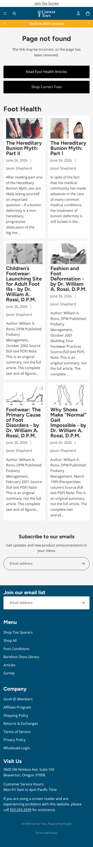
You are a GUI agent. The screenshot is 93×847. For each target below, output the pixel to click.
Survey (8, 673)
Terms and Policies (46, 833)
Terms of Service (16, 731)
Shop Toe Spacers (18, 632)
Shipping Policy (15, 715)
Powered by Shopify (60, 824)
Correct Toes (39, 824)
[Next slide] (88, 23)
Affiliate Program (17, 707)
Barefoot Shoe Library (21, 656)
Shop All (10, 640)
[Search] (14, 13)
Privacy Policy (14, 739)
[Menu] (5, 13)
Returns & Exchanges (20, 723)
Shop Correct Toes (46, 86)
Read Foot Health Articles (46, 71)
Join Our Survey (46, 3)
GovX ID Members (18, 699)
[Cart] (88, 13)
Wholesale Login (16, 748)
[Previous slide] (5, 23)
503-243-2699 (20, 809)
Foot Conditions (16, 648)
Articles (9, 665)
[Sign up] (83, 563)
